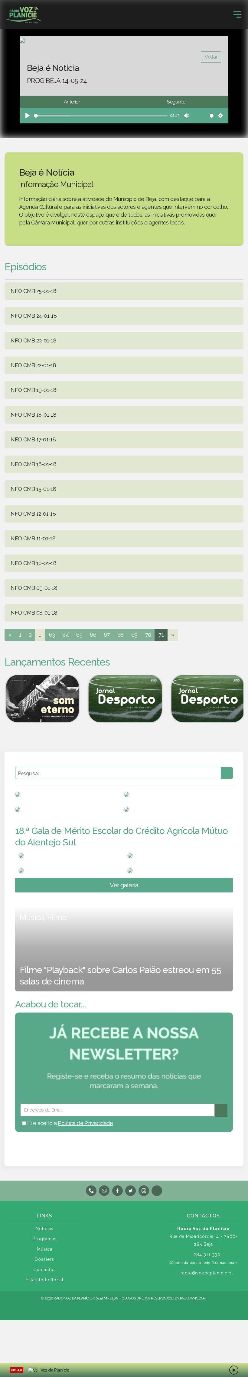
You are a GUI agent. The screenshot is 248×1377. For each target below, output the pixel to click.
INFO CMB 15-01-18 (32, 489)
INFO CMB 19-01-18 (32, 390)
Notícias (45, 1228)
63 (52, 634)
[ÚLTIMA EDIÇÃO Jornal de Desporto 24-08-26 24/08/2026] (206, 698)
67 (107, 634)
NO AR (16, 1370)
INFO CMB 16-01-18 (32, 464)
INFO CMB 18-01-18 (32, 415)
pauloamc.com (193, 1298)
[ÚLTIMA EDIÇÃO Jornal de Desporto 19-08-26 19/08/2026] (123, 698)
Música (44, 1249)
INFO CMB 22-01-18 (32, 365)
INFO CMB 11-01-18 (32, 538)
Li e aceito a (69, 1123)
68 (120, 634)
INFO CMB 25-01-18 (32, 291)
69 (134, 634)
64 (65, 634)
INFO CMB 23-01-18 (32, 340)
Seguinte (176, 102)
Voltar (211, 57)
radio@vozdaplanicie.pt (207, 1272)
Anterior (72, 102)
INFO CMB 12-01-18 (32, 513)
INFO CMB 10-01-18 (32, 563)
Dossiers (44, 1259)
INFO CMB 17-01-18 (32, 439)
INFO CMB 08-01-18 (33, 612)
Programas (45, 1238)
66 (93, 634)
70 (148, 634)
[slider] (101, 116)
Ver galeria (124, 885)
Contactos (44, 1269)
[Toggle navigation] (237, 14)
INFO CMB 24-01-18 (33, 316)
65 (79, 634)
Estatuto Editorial (45, 1279)
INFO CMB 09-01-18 (33, 588)
